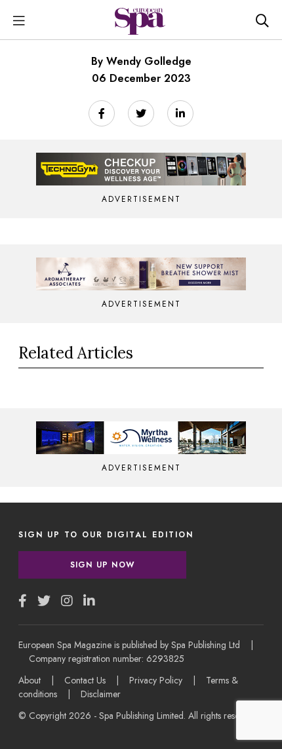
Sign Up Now (102, 565)
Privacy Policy (155, 680)
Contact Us (85, 680)
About (29, 680)
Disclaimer (101, 694)
